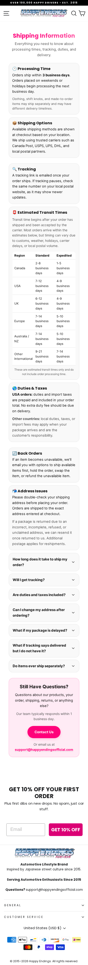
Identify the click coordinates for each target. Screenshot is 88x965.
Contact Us (44, 732)
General (12, 905)
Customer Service (24, 917)
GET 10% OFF (65, 829)
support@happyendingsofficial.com (44, 749)
